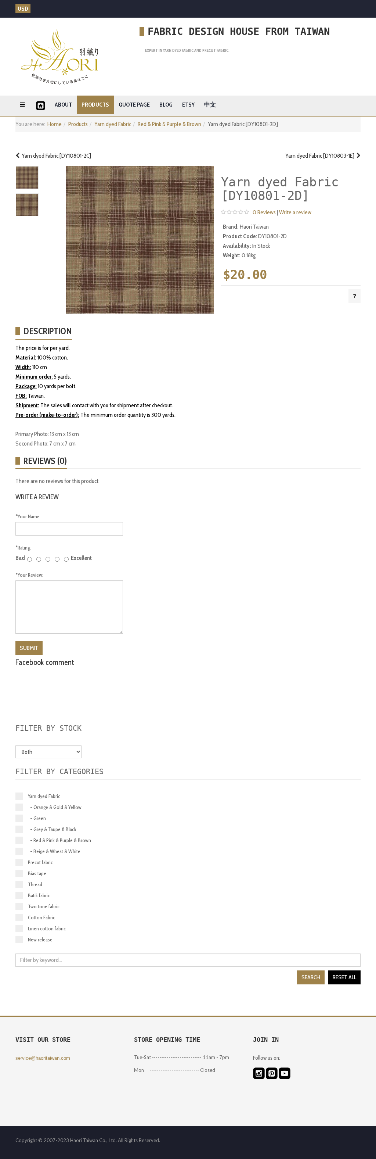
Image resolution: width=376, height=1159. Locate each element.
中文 (210, 104)
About (63, 104)
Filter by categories (59, 771)
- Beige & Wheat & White (54, 851)
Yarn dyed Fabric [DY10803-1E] (321, 155)
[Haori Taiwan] (59, 56)
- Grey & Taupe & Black (52, 829)
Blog (166, 104)
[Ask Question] (354, 296)
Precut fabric (40, 862)
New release (40, 939)
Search (310, 977)
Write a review (295, 212)
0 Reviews (264, 212)
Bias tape (37, 873)
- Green (37, 818)
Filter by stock (48, 728)
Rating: (23, 547)
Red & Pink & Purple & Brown (169, 124)
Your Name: (28, 516)
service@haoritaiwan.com (42, 1058)
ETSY (188, 104)
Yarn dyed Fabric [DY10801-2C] (55, 155)
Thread (35, 884)
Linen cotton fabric (47, 928)
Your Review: (29, 575)
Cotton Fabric (41, 917)
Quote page (134, 104)
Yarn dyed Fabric (112, 124)
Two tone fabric (43, 906)
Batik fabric (39, 895)
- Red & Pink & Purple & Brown (59, 840)
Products (95, 104)
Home (54, 124)
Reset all (344, 977)
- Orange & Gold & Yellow (55, 807)
